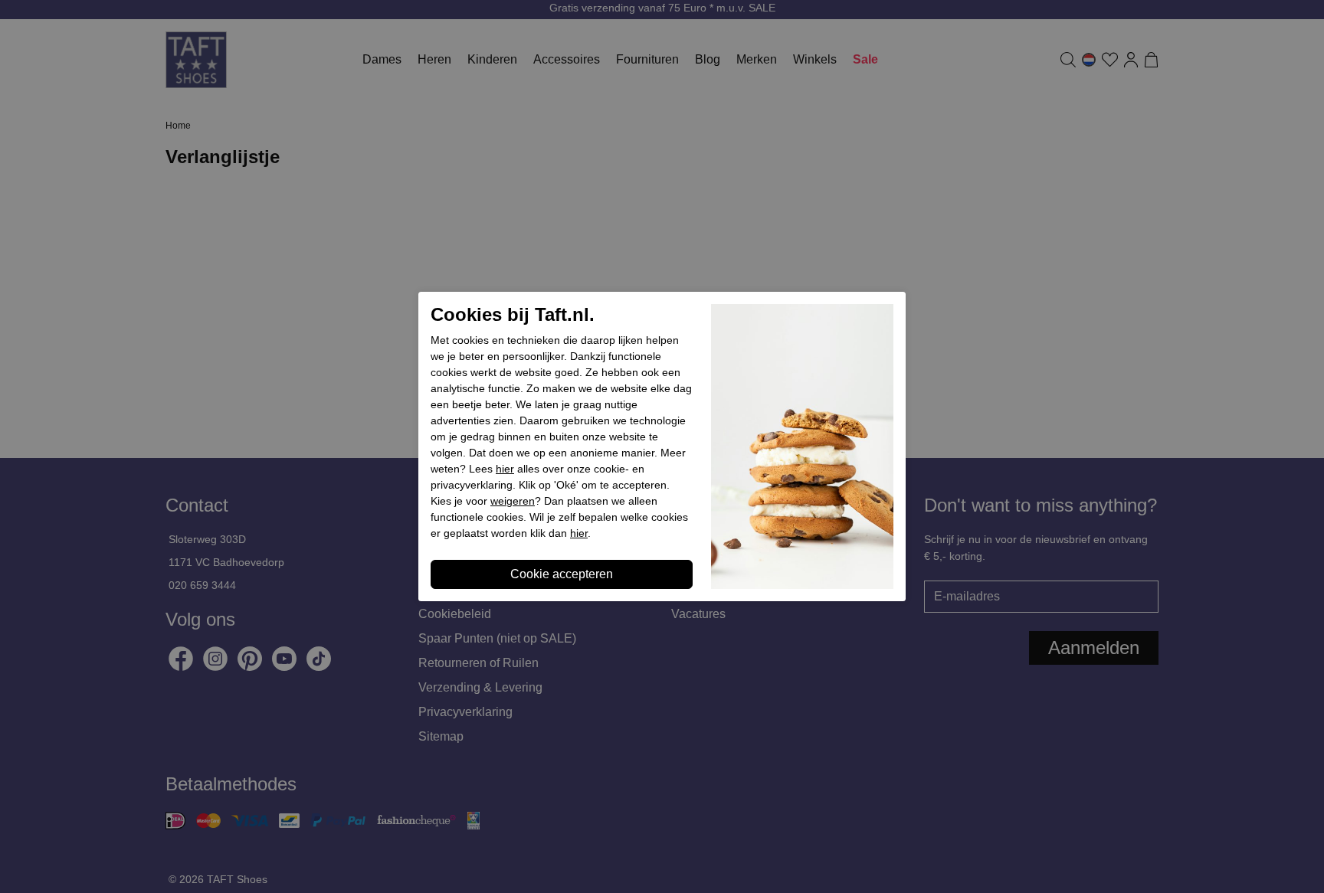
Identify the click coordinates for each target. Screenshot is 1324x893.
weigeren (512, 501)
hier (505, 469)
